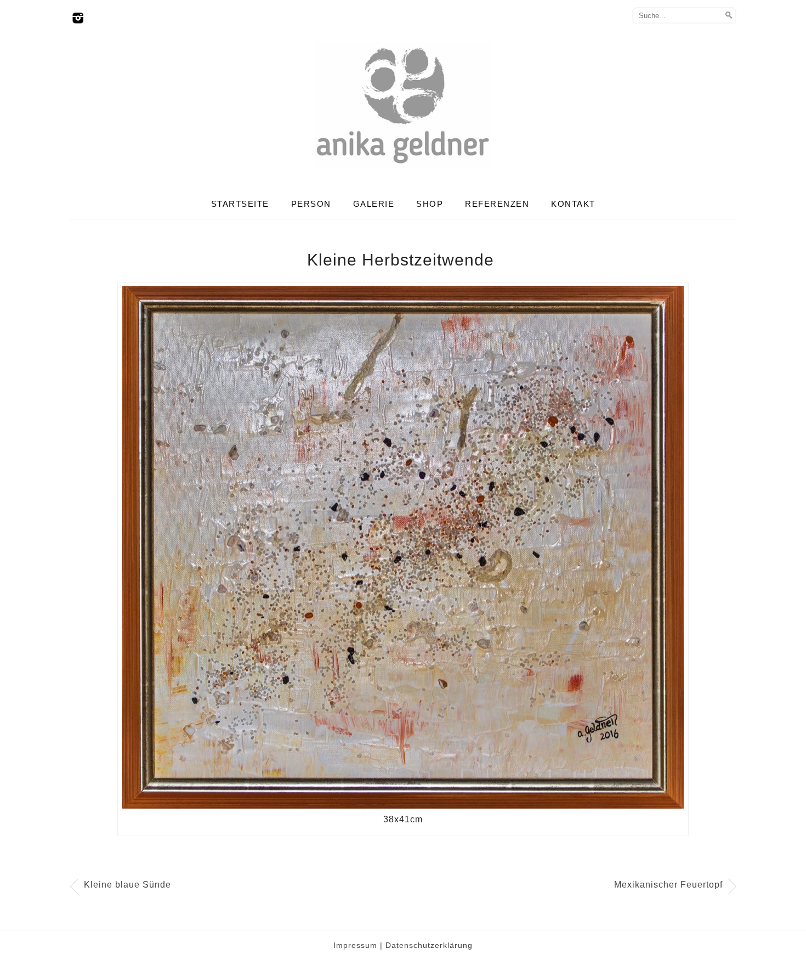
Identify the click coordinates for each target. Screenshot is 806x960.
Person (311, 203)
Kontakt (573, 203)
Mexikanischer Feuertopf (668, 884)
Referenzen (497, 203)
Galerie (374, 203)
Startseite (240, 203)
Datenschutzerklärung (429, 945)
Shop (429, 203)
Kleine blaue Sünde (127, 884)
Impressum (355, 945)
